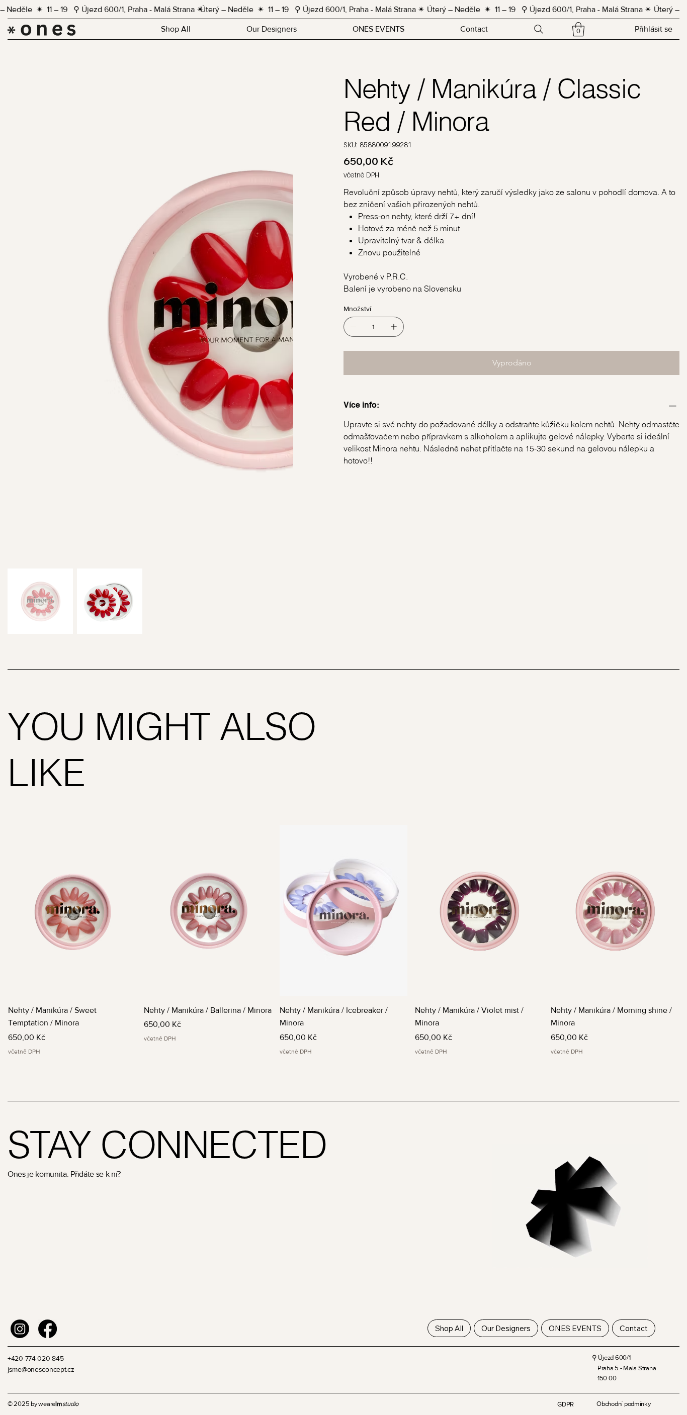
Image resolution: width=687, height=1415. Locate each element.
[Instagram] (20, 1310)
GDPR (565, 1385)
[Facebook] (47, 1310)
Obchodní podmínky (623, 1385)
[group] (343, 922)
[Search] (538, 29)
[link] (578, 29)
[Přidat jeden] (394, 327)
